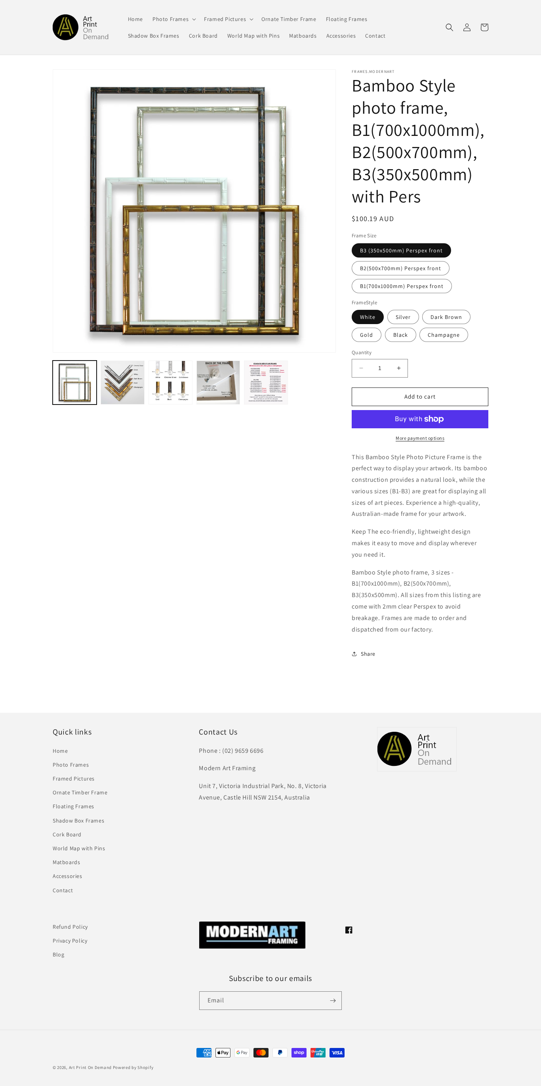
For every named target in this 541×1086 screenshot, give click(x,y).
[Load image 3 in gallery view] (170, 383)
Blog (58, 954)
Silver (403, 317)
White (367, 317)
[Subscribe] (332, 1000)
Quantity (361, 352)
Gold (366, 334)
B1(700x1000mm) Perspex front (402, 286)
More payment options (420, 438)
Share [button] (368, 653)
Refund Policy (70, 926)
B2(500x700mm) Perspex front (400, 268)
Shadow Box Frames (78, 820)
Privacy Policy (70, 940)
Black (400, 334)
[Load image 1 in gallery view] (75, 383)
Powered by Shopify (133, 1067)
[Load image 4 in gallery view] (218, 383)
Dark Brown (446, 317)
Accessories (67, 876)
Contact (63, 890)
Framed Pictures (74, 778)
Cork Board (67, 834)
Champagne (444, 334)
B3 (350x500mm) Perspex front (401, 250)
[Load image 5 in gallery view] (266, 383)
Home (60, 750)
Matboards (66, 862)
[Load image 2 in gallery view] (123, 383)
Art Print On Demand (90, 1067)
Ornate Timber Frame (80, 792)
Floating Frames (73, 806)
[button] (173, 19)
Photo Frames (71, 764)
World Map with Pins (79, 848)
